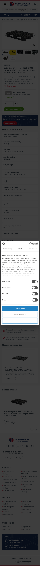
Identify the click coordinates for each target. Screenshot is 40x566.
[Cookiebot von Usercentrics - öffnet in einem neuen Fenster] (29, 243)
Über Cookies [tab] (33, 249)
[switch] (35, 287)
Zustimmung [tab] (7, 249)
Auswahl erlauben (20, 315)
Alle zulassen (20, 308)
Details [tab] (20, 249)
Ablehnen (20, 321)
